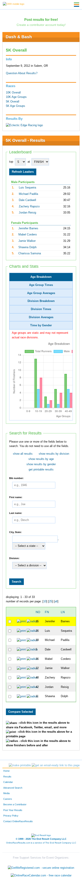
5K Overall (12, 101)
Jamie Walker (27, 240)
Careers (7, 799)
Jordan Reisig (27, 212)
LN (63, 612)
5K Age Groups (15, 106)
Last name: (15, 513)
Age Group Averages (41, 293)
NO (38, 612)
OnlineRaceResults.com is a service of (41, 843)
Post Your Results (12, 810)
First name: (15, 497)
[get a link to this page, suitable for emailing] (56, 765)
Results (7, 776)
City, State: (15, 532)
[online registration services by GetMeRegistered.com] (41, 866)
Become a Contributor (14, 804)
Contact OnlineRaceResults (18, 821)
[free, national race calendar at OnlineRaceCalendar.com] (41, 875)
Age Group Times (41, 285)
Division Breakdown (41, 301)
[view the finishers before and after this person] (32, 621)
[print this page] (20, 765)
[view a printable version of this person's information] (21, 621)
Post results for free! (41, 20)
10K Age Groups (16, 97)
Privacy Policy (10, 815)
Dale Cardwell (27, 200)
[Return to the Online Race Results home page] (13, 3)
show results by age (41, 459)
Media (6, 793)
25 (50, 601)
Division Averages (41, 317)
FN (47, 612)
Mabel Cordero (27, 234)
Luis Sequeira (27, 187)
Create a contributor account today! (41, 25)
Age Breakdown (41, 276)
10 (44, 601)
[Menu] (76, 5)
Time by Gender (41, 325)
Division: (14, 558)
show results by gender (41, 464)
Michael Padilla (28, 194)
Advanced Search (12, 787)
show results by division (54, 453)
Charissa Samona (29, 253)
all (56, 601)
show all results (23, 453)
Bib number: (16, 478)
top (11, 161)
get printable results (41, 469)
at (29, 161)
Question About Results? (21, 73)
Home (6, 771)
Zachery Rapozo (29, 206)
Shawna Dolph (27, 247)
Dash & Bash (19, 36)
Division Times (41, 309)
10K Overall (13, 92)
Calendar (8, 782)
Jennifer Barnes (28, 228)
